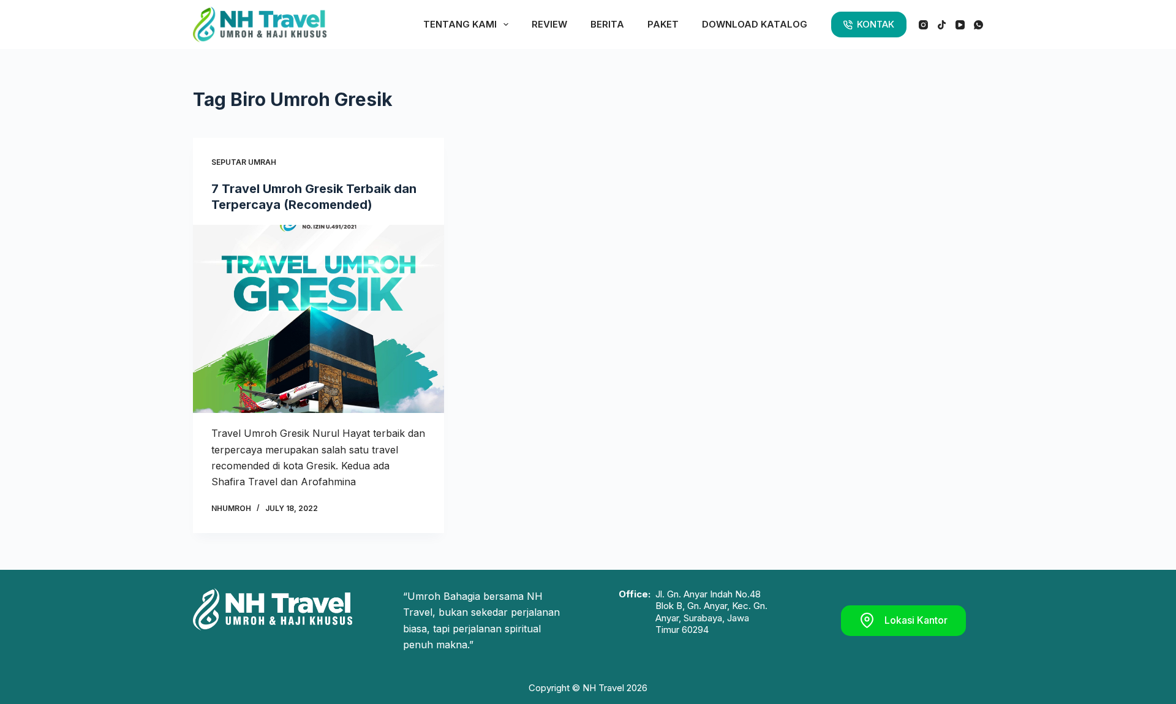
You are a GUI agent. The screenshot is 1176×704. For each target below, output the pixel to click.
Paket (663, 24)
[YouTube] (960, 24)
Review (549, 24)
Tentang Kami (460, 24)
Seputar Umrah (243, 162)
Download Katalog (754, 24)
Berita (607, 24)
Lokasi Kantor (916, 620)
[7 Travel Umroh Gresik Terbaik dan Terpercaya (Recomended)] (318, 319)
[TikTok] (941, 24)
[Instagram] (923, 24)
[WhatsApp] (978, 24)
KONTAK (875, 24)
